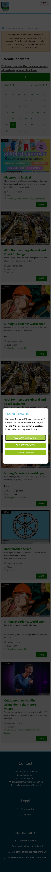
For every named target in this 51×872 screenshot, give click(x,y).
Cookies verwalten (25, 445)
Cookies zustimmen (25, 452)
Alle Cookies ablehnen (25, 437)
